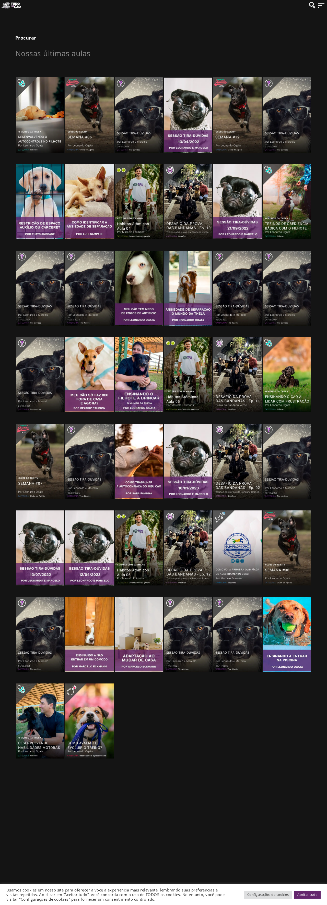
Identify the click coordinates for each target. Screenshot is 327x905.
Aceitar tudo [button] (307, 894)
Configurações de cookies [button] (268, 894)
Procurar (25, 38)
